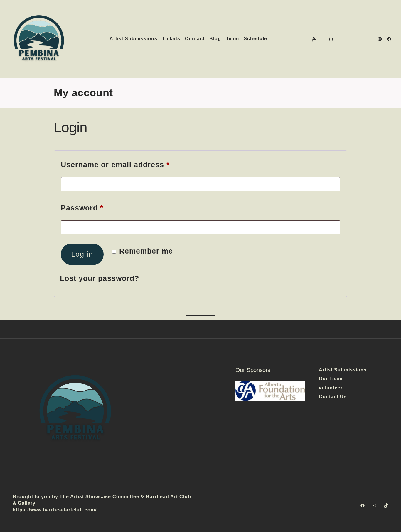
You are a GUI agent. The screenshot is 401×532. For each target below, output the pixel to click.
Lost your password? (99, 278)
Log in (82, 254)
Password (99, 207)
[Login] (314, 39)
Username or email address (132, 164)
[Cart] (330, 39)
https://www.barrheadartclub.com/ (55, 509)
